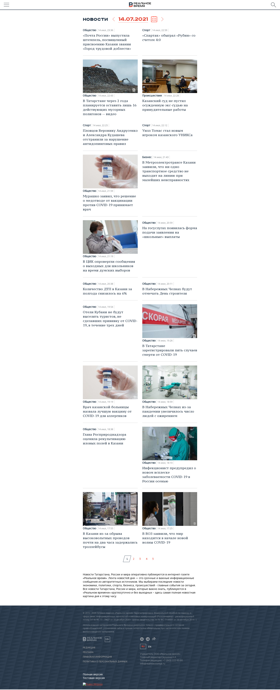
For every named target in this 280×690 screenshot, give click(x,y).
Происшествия (152, 95)
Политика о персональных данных (105, 661)
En (149, 646)
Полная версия (93, 674)
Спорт (146, 30)
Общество (89, 30)
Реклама (88, 652)
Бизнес (147, 157)
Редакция (89, 647)
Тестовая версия (94, 678)
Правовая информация (97, 656)
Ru (143, 646)
